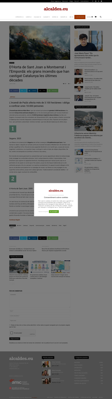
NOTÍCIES (54, 17)
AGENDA (89, 17)
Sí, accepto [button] (54, 211)
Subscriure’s (65, 1)
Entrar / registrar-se (56, 1)
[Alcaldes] (56, 8)
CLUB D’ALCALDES (80, 17)
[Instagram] (95, 1)
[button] (101, 17)
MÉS (71, 17)
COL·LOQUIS (37, 17)
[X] (98, 1)
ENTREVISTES (19, 17)
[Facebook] (92, 1)
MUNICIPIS (63, 17)
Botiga (71, 1)
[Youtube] (101, 1)
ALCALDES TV (46, 17)
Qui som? (76, 1)
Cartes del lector (85, 1)
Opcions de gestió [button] (43, 211)
